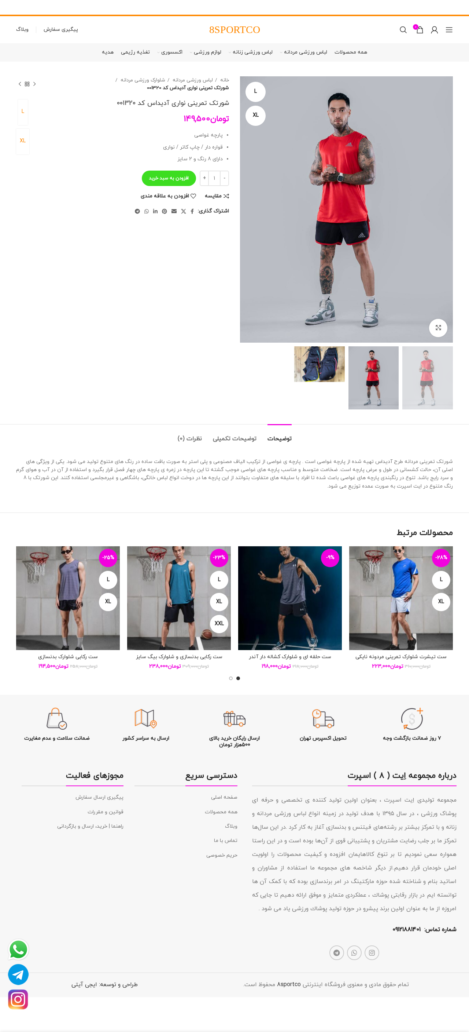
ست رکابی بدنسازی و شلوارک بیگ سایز (179, 656)
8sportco (289, 985)
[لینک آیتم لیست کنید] (185, 798)
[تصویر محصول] (401, 598)
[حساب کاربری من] (434, 29)
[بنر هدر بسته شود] (9, 7)
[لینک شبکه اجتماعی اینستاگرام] (372, 952)
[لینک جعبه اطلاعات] (412, 725)
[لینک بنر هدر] (245, 7)
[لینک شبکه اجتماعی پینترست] (164, 211)
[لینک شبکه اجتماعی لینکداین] (155, 211)
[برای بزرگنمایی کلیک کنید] (438, 328)
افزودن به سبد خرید (169, 178)
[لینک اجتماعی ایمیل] (174, 211)
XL (23, 141)
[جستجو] (403, 29)
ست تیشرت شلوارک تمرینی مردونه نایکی (401, 656)
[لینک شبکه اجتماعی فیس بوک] (192, 211)
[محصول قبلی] (34, 84)
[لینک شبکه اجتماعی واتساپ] (146, 211)
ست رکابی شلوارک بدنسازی (68, 656)
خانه (224, 80)
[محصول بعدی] (19, 84)
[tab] (279, 435)
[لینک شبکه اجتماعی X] (183, 211)
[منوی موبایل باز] (449, 29)
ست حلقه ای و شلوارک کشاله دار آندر (290, 656)
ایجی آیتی (84, 985)
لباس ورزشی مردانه (192, 80)
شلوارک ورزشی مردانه (142, 80)
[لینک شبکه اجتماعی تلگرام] (137, 211)
